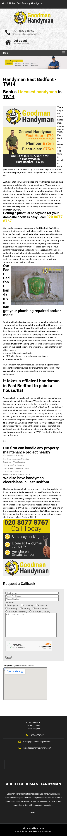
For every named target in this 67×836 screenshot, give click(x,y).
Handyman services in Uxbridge (16, 459)
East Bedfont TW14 (26, 665)
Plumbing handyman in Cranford (16, 474)
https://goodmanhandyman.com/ (37, 748)
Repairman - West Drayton (14, 462)
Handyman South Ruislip (13, 456)
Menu (5, 52)
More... (33, 812)
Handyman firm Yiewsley (14, 465)
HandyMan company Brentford (16, 468)
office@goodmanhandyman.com (27, 34)
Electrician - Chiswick (12, 471)
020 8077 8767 (24, 31)
